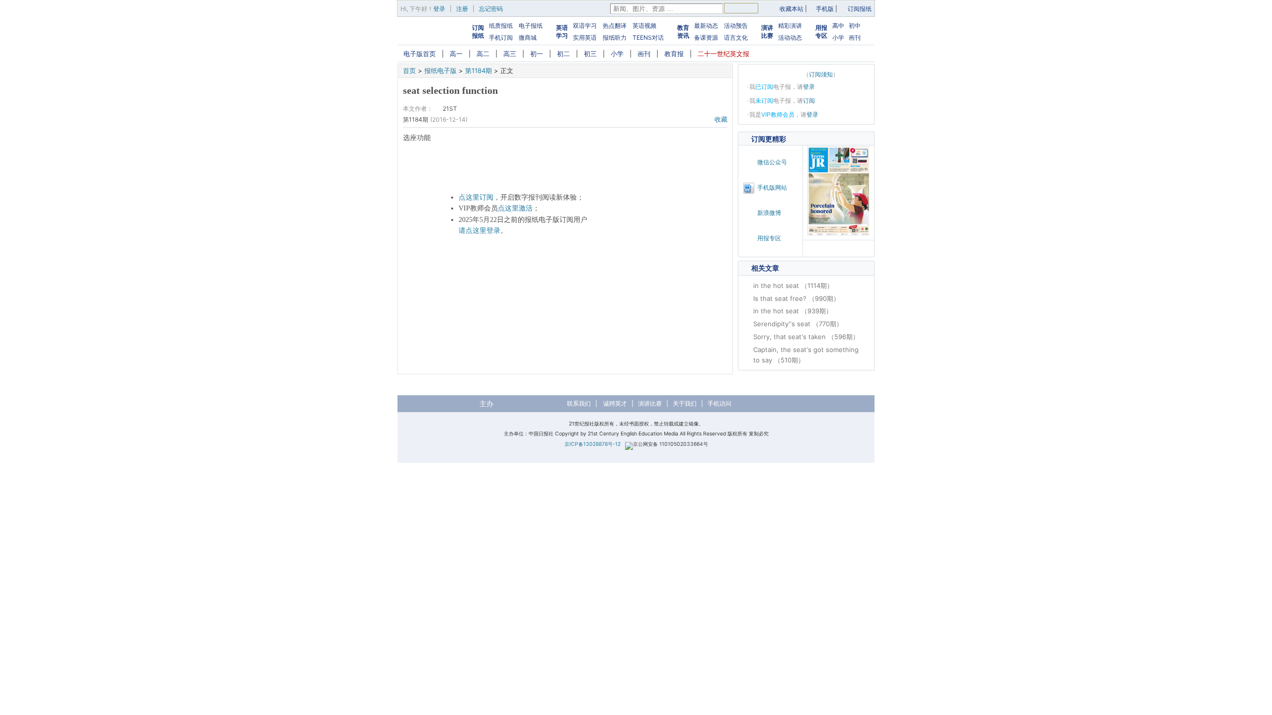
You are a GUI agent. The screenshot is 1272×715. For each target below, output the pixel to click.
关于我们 (685, 403)
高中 (838, 25)
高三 (509, 54)
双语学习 (585, 25)
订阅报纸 (860, 8)
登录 (439, 8)
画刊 (855, 37)
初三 (590, 54)
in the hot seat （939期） (792, 311)
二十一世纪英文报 (723, 54)
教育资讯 (683, 31)
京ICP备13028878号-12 (592, 444)
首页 (409, 70)
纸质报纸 (501, 25)
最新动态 (706, 25)
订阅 (809, 100)
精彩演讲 (790, 25)
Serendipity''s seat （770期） (798, 324)
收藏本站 (791, 8)
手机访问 (719, 403)
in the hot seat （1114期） (793, 285)
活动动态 (790, 37)
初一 (536, 54)
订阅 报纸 (478, 31)
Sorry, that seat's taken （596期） (806, 337)
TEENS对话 (648, 37)
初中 (855, 25)
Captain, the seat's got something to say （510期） (806, 355)
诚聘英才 (615, 403)
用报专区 (821, 31)
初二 (563, 54)
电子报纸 (531, 25)
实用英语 (585, 37)
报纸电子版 (440, 70)
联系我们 (579, 403)
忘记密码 (491, 8)
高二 (483, 54)
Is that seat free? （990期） (796, 298)
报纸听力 (615, 37)
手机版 (825, 8)
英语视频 (644, 25)
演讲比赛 (767, 31)
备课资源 (706, 37)
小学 (838, 37)
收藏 (721, 119)
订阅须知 (821, 74)
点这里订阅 (476, 197)
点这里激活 (515, 208)
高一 (456, 54)
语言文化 (736, 37)
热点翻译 (615, 25)
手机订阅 (501, 37)
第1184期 (478, 70)
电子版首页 (419, 54)
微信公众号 (772, 162)
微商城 (528, 37)
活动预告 (736, 25)
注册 (462, 8)
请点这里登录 (479, 230)
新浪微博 (769, 212)
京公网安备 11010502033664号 (670, 444)
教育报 (674, 54)
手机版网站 (772, 187)
